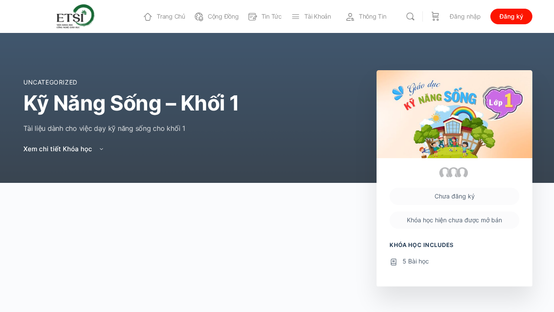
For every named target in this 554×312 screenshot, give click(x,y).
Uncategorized (50, 82)
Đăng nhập (465, 16)
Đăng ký (511, 16)
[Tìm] (410, 16)
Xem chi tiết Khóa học (58, 149)
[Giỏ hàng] (435, 16)
